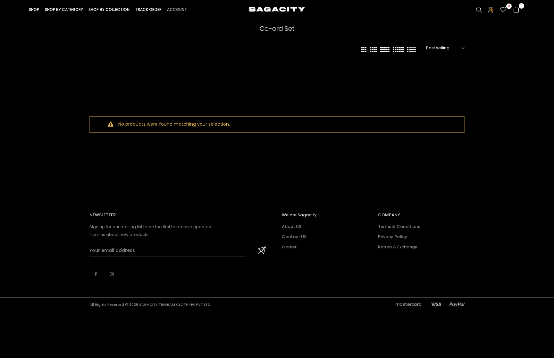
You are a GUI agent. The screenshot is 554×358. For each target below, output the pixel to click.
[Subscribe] (261, 250)
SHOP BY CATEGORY (64, 9)
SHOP (34, 9)
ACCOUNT (177, 9)
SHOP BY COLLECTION (109, 9)
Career (289, 247)
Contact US (294, 237)
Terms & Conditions (399, 226)
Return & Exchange (397, 247)
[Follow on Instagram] (111, 274)
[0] (503, 9)
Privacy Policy (392, 237)
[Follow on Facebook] (95, 274)
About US (291, 226)
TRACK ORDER (148, 9)
